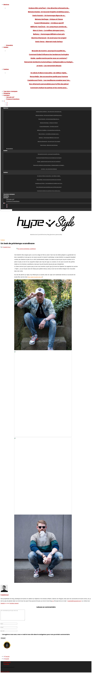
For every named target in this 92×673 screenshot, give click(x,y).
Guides (5, 47)
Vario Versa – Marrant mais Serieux (49, 42)
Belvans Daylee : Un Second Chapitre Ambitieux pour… (49, 12)
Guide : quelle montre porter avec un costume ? (49, 58)
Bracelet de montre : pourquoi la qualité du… (49, 51)
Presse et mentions (12, 99)
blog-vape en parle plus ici (35, 277)
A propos (6, 95)
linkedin (3, 603)
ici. (53, 601)
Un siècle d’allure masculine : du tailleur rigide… (48, 73)
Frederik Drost (7, 247)
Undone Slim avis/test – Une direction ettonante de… (49, 8)
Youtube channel (14, 603)
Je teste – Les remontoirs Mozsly (48, 66)
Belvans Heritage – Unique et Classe (49, 19)
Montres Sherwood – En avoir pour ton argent (48, 38)
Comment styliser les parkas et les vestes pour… (48, 88)
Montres (6, 4)
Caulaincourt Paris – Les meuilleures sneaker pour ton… (48, 80)
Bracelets (9, 45)
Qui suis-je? (10, 97)
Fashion (6, 69)
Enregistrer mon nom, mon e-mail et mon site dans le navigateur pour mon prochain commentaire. (36, 634)
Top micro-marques (10, 91)
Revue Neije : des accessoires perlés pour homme (49, 76)
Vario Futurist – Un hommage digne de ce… (48, 15)
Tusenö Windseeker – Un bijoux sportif (49, 23)
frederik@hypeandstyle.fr (74, 601)
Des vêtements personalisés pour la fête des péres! (49, 84)
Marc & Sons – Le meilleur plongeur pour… (49, 30)
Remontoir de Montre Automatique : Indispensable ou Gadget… (48, 62)
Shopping (6, 93)
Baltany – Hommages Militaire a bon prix (49, 34)
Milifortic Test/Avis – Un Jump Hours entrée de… (48, 27)
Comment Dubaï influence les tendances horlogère (49, 54)
